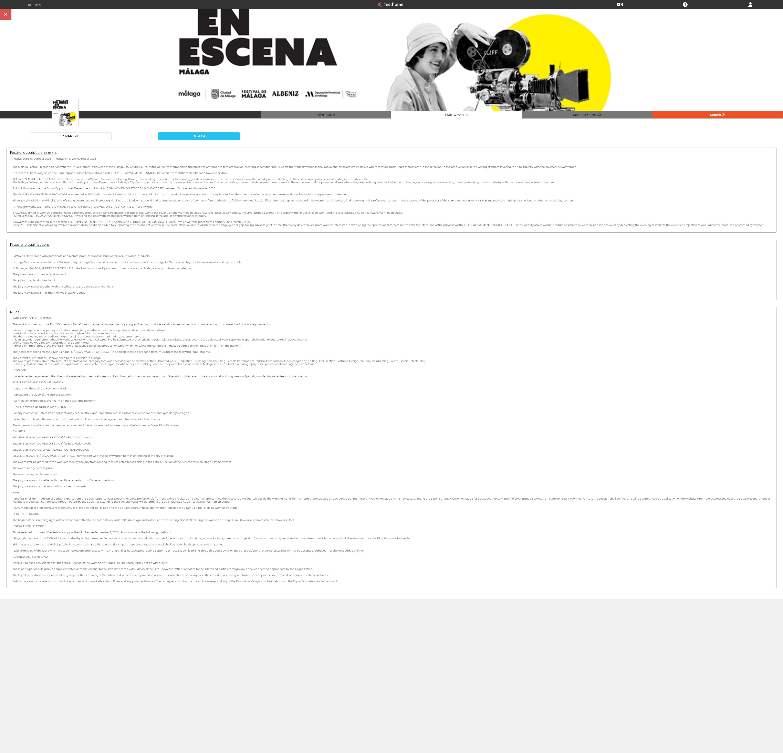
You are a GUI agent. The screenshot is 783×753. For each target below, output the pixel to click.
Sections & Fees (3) (587, 115)
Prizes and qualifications (30, 245)
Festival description (33, 153)
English (199, 136)
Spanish (70, 136)
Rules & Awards (456, 115)
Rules (14, 312)
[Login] (750, 4)
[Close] (5, 14)
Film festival (326, 115)
